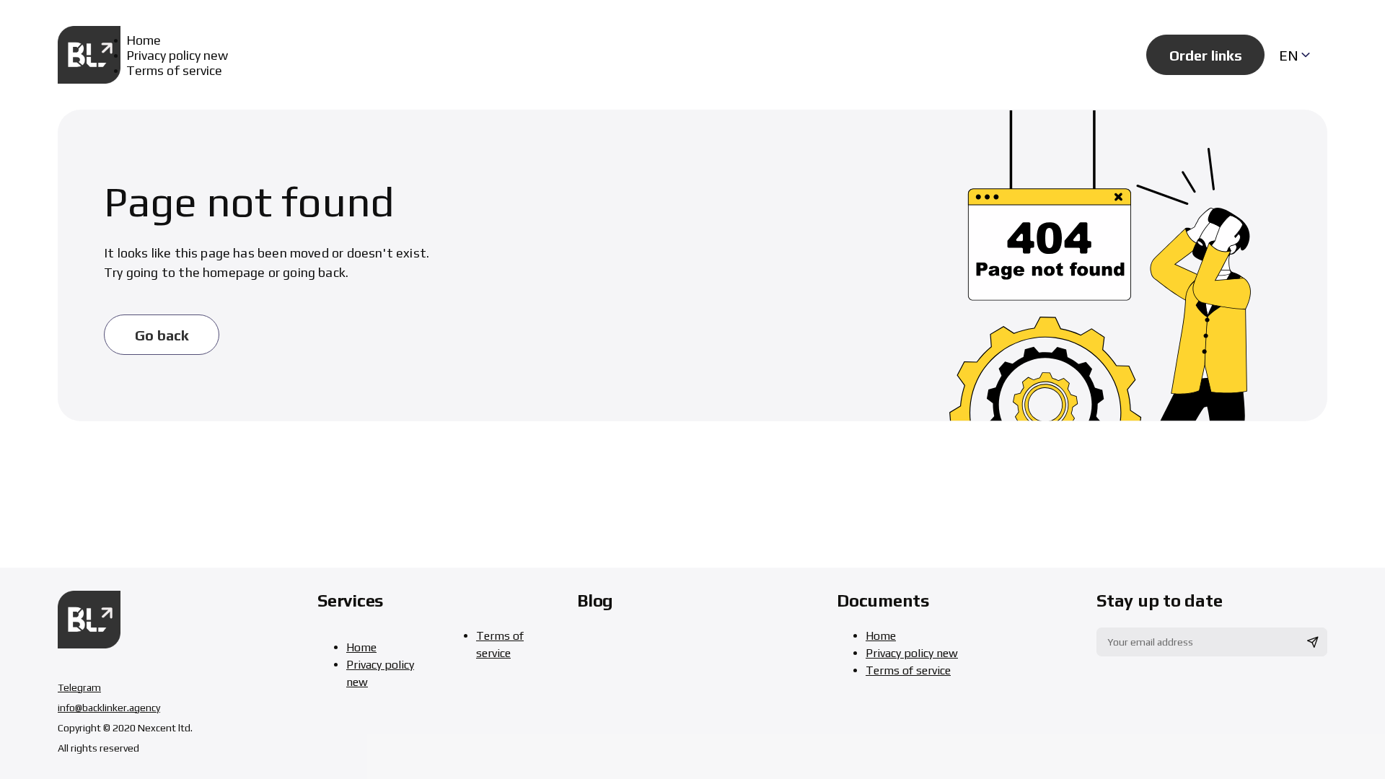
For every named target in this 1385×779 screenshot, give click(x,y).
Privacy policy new (177, 55)
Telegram (79, 687)
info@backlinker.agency (109, 707)
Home (143, 40)
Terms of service (174, 70)
